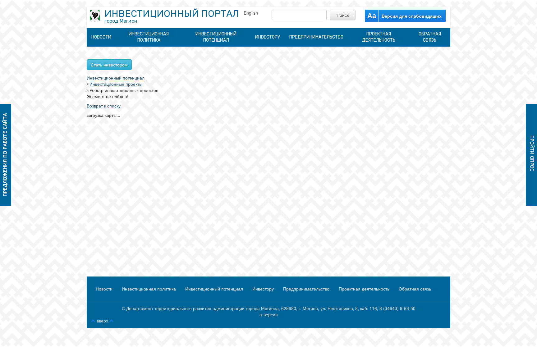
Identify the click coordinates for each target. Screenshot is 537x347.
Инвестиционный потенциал (215, 37)
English (251, 13)
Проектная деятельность (378, 37)
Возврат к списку (104, 106)
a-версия (268, 314)
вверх (102, 320)
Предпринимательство (316, 37)
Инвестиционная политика (149, 37)
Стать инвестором (109, 65)
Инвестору (267, 37)
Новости (101, 37)
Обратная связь (430, 37)
